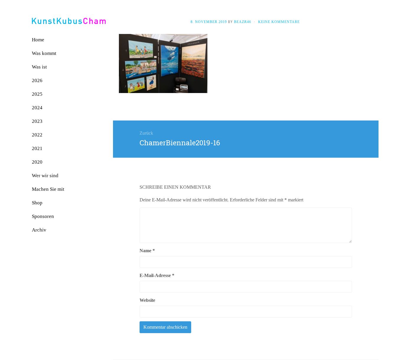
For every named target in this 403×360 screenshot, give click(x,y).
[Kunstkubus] (68, 21)
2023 (37, 121)
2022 (37, 135)
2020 (37, 162)
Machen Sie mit (48, 189)
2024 (37, 107)
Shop (37, 203)
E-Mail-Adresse (157, 275)
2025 (37, 94)
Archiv (39, 230)
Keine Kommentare (279, 22)
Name (147, 250)
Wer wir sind (45, 175)
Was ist (39, 67)
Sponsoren (43, 216)
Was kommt (44, 53)
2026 (37, 80)
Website (147, 300)
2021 (37, 148)
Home (38, 40)
